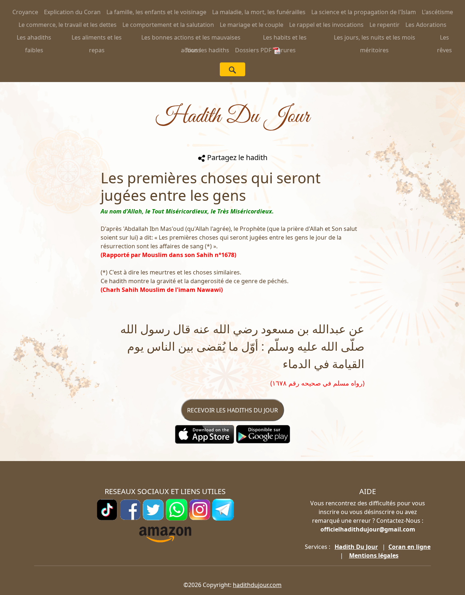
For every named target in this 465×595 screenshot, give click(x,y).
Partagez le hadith (236, 157)
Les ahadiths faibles (34, 38)
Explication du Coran (72, 12)
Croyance (25, 12)
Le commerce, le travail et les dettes (68, 25)
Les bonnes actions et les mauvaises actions (190, 38)
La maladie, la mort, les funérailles (259, 12)
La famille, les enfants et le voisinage (156, 12)
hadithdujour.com (257, 585)
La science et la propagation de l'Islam (363, 12)
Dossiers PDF (254, 50)
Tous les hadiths (207, 50)
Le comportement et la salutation (168, 25)
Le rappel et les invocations (326, 25)
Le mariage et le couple (251, 25)
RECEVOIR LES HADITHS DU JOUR (232, 410)
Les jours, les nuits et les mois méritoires (374, 38)
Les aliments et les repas (97, 38)
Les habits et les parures (285, 38)
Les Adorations (425, 25)
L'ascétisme (437, 12)
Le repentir (384, 25)
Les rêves (444, 38)
